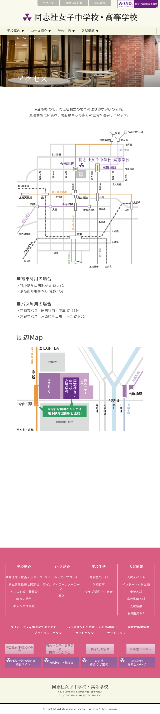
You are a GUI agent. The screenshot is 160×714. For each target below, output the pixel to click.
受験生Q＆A (136, 613)
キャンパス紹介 (24, 606)
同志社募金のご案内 (99, 662)
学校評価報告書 (138, 627)
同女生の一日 (99, 577)
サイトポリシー (86, 633)
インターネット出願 (136, 584)
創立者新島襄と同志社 (24, 584)
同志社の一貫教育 (61, 663)
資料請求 (100, 3)
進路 (61, 596)
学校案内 (13, 30)
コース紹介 (39, 30)
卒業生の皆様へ (140, 649)
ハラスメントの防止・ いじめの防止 (92, 627)
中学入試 (136, 592)
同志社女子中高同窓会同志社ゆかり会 (60, 649)
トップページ (24, 38)
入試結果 (136, 606)
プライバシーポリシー (49, 633)
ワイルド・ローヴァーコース (61, 586)
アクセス (48, 3)
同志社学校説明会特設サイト (23, 662)
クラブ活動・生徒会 (99, 592)
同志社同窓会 (100, 649)
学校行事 (99, 584)
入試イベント (136, 577)
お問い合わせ (74, 3)
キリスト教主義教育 (24, 592)
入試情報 (88, 30)
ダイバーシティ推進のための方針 (34, 627)
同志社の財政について (137, 662)
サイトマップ (116, 633)
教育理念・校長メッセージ (23, 577)
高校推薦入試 (136, 599)
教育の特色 (24, 599)
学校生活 (64, 30)
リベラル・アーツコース (61, 577)
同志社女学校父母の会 (19, 649)
